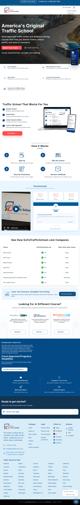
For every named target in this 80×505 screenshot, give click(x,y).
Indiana (50, 470)
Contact (30, 441)
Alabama (6, 463)
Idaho (20, 470)
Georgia (65, 467)
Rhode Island (52, 486)
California (66, 463)
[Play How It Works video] (16, 211)
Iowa (64, 470)
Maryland (66, 473)
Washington (22, 493)
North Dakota (52, 483)
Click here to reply (70, 494)
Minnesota (36, 476)
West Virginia (52, 493)
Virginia (5, 493)
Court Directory (45, 434)
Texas (35, 489)
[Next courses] (76, 323)
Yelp (56, 199)
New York (21, 483)
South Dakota (7, 489)
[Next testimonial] (59, 226)
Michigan (21, 476)
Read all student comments (55, 228)
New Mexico (7, 483)
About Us (31, 431)
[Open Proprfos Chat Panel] (76, 501)
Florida (50, 467)
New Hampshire (53, 480)
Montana (6, 480)
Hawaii (5, 470)
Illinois (35, 470)
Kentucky (21, 473)
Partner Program (33, 447)
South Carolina (67, 486)
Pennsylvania (37, 486)
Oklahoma (6, 486)
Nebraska (21, 480)
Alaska (20, 463)
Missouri (65, 476)
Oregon (20, 486)
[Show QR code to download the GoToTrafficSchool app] (75, 57)
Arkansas (51, 463)
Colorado (6, 467)
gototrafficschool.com (30, 502)
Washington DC (38, 493)
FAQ (29, 437)
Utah (49, 489)
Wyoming (6, 496)
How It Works (32, 434)
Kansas (5, 473)
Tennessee (21, 489)
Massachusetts (8, 476)
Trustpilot (72, 199)
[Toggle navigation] (74, 7)
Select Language (72, 10)
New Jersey (66, 480)
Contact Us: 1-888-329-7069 (49, 1)
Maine (50, 473)
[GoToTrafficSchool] (11, 10)
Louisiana (36, 473)
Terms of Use (45, 431)
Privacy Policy (45, 428)
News (30, 444)
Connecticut (22, 467)
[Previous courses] (4, 323)
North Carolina (37, 483)
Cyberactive (48, 502)
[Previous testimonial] (53, 226)
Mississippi (51, 476)
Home (30, 428)
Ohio (64, 483)
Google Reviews (41, 199)
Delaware (36, 467)
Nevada (35, 480)
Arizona (35, 463)
